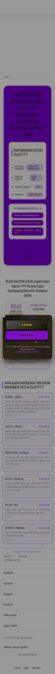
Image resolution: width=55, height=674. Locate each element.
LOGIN (27, 324)
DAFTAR (27, 335)
